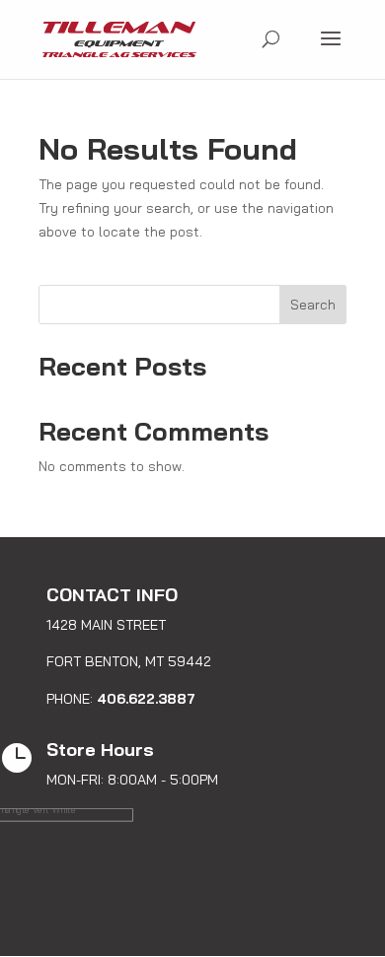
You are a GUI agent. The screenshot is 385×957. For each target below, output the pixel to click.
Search (313, 304)
